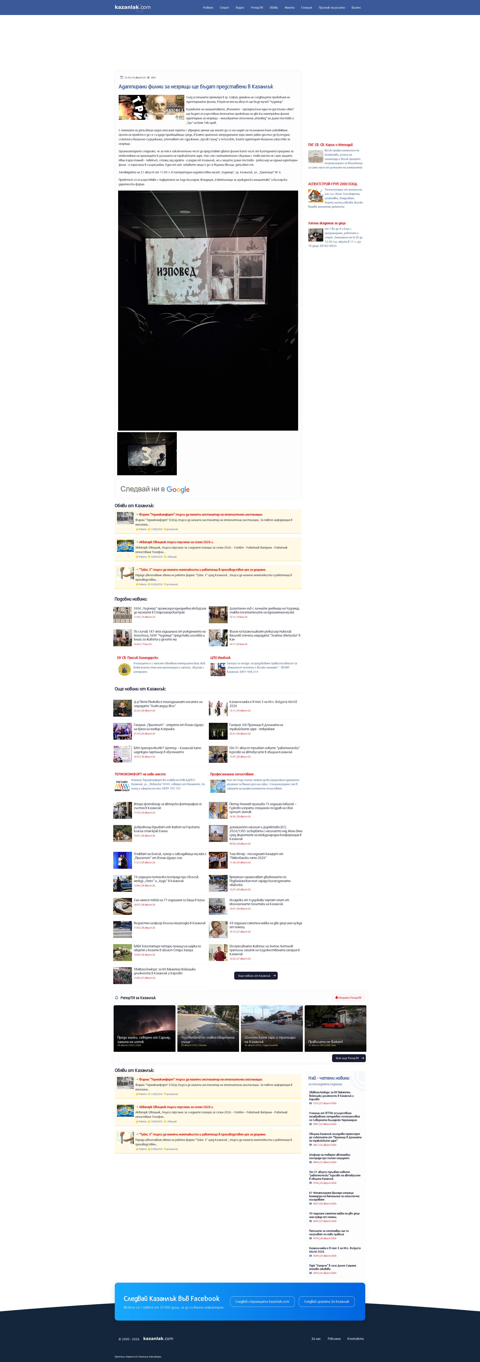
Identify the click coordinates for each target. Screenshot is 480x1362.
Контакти (355, 1338)
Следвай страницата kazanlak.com (262, 1301)
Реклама (334, 1338)
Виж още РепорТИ (347, 1058)
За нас (316, 1338)
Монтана (143, 1356)
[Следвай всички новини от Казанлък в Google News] (155, 487)
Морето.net (132, 1356)
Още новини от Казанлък (254, 975)
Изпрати (349, 997)
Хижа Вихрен (155, 1356)
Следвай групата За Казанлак (326, 1301)
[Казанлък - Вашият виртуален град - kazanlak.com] (133, 7)
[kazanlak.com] (158, 1338)
